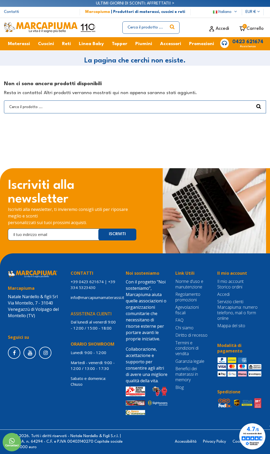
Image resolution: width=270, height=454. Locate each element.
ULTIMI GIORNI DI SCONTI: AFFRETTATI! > (135, 3)
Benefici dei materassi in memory (186, 374)
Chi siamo (184, 328)
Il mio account (230, 281)
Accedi (223, 294)
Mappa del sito (231, 326)
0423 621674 (247, 42)
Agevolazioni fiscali (187, 310)
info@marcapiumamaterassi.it (97, 297)
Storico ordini (229, 287)
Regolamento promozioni (187, 297)
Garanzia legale (189, 361)
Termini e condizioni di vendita (187, 348)
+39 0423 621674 (87, 281)
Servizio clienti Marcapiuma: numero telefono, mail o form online (237, 310)
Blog (179, 387)
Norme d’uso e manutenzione (189, 284)
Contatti (11, 12)
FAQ (179, 320)
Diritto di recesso (191, 335)
